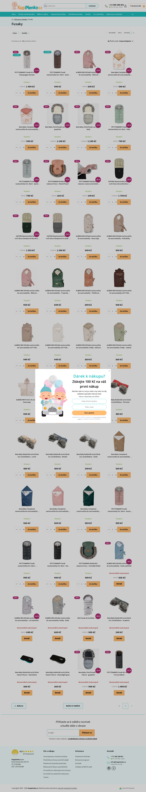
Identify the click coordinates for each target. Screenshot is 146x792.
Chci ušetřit (89, 413)
